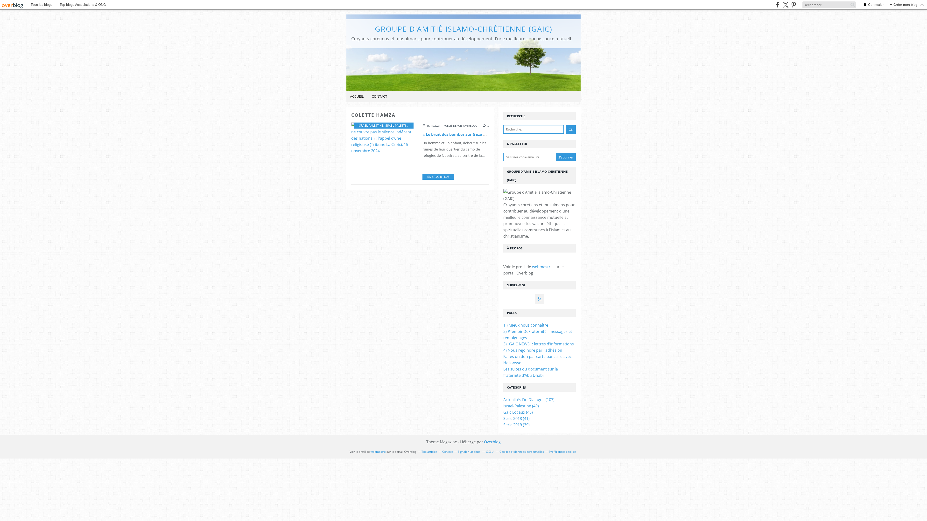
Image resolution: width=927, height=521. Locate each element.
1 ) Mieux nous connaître (525, 325)
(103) (529, 399)
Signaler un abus (469, 452)
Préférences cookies (562, 452)
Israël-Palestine (397, 125)
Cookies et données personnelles (521, 452)
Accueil (357, 96)
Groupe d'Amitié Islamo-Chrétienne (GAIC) (463, 29)
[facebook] (778, 4)
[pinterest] (794, 4)
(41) (516, 418)
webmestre (542, 266)
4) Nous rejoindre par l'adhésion (532, 350)
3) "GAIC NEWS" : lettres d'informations (538, 344)
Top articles (429, 452)
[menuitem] (356, 96)
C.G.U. (490, 452)
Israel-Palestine (370, 125)
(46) (518, 412)
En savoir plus (438, 177)
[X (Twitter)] (786, 4)
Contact (379, 96)
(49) (521, 406)
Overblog (492, 442)
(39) (516, 424)
